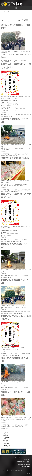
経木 (2, 277)
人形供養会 (27, 154)
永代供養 (6, 440)
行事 (16, 60)
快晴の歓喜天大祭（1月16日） (15, 158)
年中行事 (6, 435)
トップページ (16, 457)
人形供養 (23, 275)
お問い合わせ (7, 443)
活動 (16, 311)
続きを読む (4, 57)
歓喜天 (25, 190)
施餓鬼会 (3, 155)
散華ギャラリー (7, 438)
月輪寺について (7, 434)
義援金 (10, 313)
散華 (22, 60)
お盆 (22, 154)
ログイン (28, 473)
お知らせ (6, 442)
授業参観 (23, 425)
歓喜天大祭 (27, 60)
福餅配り (3, 61)
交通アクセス (7, 445)
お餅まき (23, 353)
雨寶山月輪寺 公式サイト (16, 4)
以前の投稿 (4, 428)
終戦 (7, 155)
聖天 (8, 355)
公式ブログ (6, 446)
